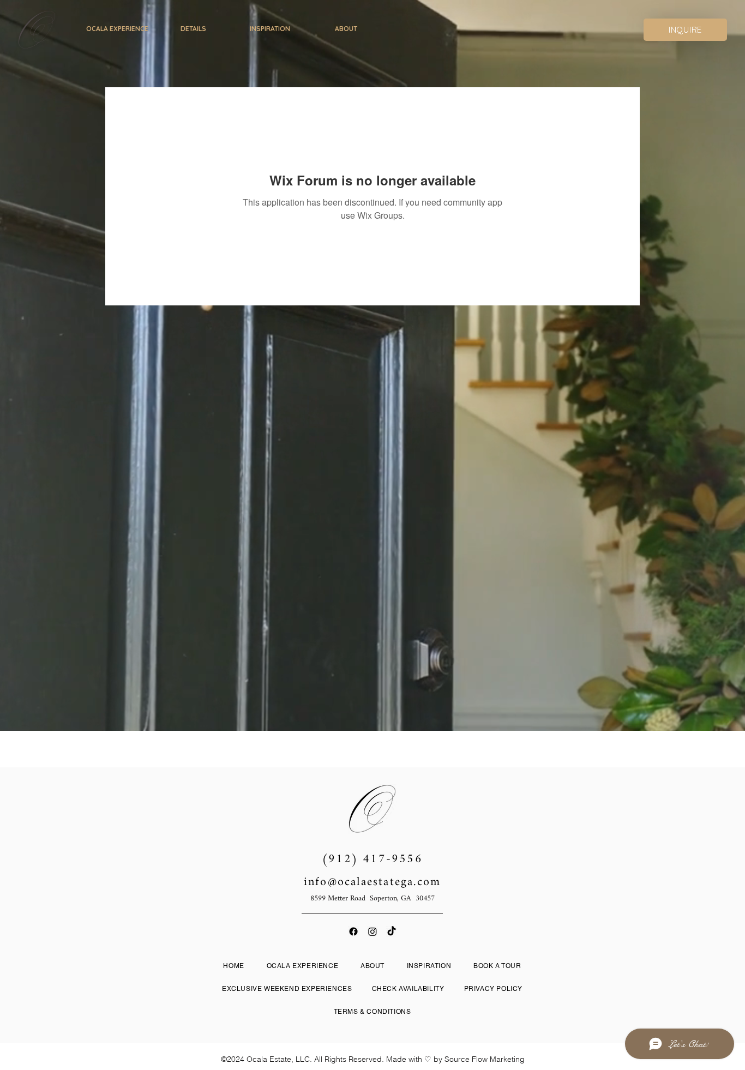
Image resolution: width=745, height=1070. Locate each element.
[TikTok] (391, 931)
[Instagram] (372, 931)
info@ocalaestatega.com (372, 882)
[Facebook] (353, 931)
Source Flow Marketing (484, 1059)
